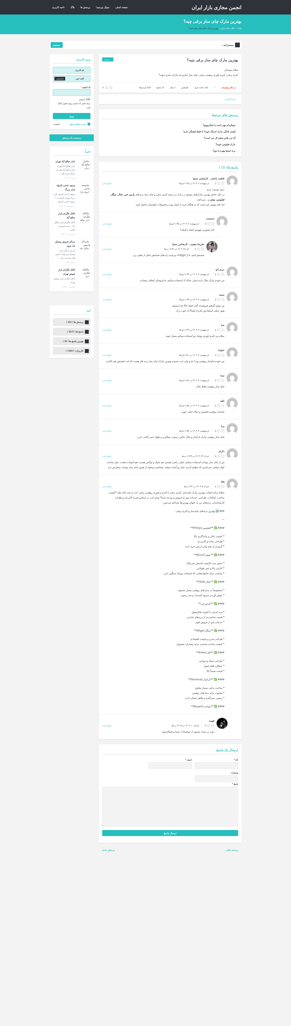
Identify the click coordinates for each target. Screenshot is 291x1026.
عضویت (56, 123)
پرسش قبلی (233, 849)
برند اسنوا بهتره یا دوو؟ (224, 150)
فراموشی (59, 78)
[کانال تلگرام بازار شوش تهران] (84, 273)
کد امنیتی (85, 87)
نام (236, 759)
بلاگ (72, 7)
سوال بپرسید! (102, 7)
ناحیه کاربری (58, 7)
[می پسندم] (111, 87)
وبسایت (234, 772)
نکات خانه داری (228, 28)
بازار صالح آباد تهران (65, 161)
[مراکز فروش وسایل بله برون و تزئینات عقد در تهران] (84, 245)
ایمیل (188, 759)
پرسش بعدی (108, 849)
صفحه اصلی (121, 7)
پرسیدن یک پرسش (71, 137)
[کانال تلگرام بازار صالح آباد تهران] (84, 217)
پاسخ (160, 87)
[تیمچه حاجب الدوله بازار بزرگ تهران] (84, 189)
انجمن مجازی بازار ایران (216, 7)
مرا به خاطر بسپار (78, 124)
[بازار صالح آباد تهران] (84, 164)
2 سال (172, 87)
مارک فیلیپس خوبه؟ (225, 144)
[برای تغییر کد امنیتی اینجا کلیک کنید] (84, 99)
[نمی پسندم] (106, 87)
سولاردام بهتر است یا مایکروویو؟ (219, 125)
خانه (239, 28)
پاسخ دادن (107, 183)
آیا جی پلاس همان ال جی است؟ (219, 137)
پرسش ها (85, 7)
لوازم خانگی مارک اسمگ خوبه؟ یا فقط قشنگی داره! (209, 131)
